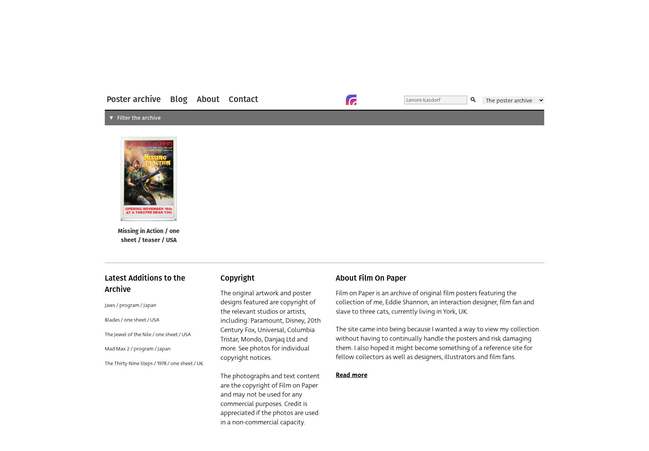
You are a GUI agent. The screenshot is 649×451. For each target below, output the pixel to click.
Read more (351, 375)
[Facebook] (336, 100)
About (208, 99)
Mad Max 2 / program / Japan (138, 348)
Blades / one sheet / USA (132, 319)
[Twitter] (321, 100)
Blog (178, 99)
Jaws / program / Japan (130, 305)
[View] (149, 180)
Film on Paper (125, 46)
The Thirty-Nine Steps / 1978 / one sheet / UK (154, 363)
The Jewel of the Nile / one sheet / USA (148, 334)
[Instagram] (351, 100)
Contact (243, 99)
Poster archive (134, 99)
